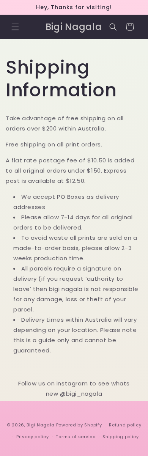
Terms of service (75, 437)
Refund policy (125, 425)
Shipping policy (120, 437)
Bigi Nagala (41, 425)
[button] (15, 27)
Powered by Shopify (79, 425)
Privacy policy (32, 437)
